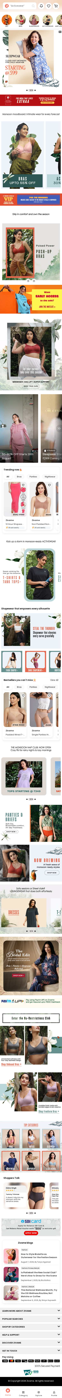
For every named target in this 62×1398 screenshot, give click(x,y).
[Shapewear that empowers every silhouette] (31, 631)
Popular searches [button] (13, 1319)
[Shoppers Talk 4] (24, 1195)
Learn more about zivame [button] (17, 1311)
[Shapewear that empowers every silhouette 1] (11, 662)
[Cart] (56, 6)
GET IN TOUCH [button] (10, 1350)
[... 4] (33, 912)
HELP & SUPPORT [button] (11, 1335)
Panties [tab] (33, 476)
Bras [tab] (19, 476)
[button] (48, 6)
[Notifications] (41, 6)
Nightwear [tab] (50, 476)
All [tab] (8, 476)
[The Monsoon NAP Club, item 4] (33, 776)
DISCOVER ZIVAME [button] (12, 1342)
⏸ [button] (60, 32)
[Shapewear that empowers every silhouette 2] (35, 662)
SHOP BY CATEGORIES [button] (14, 1326)
